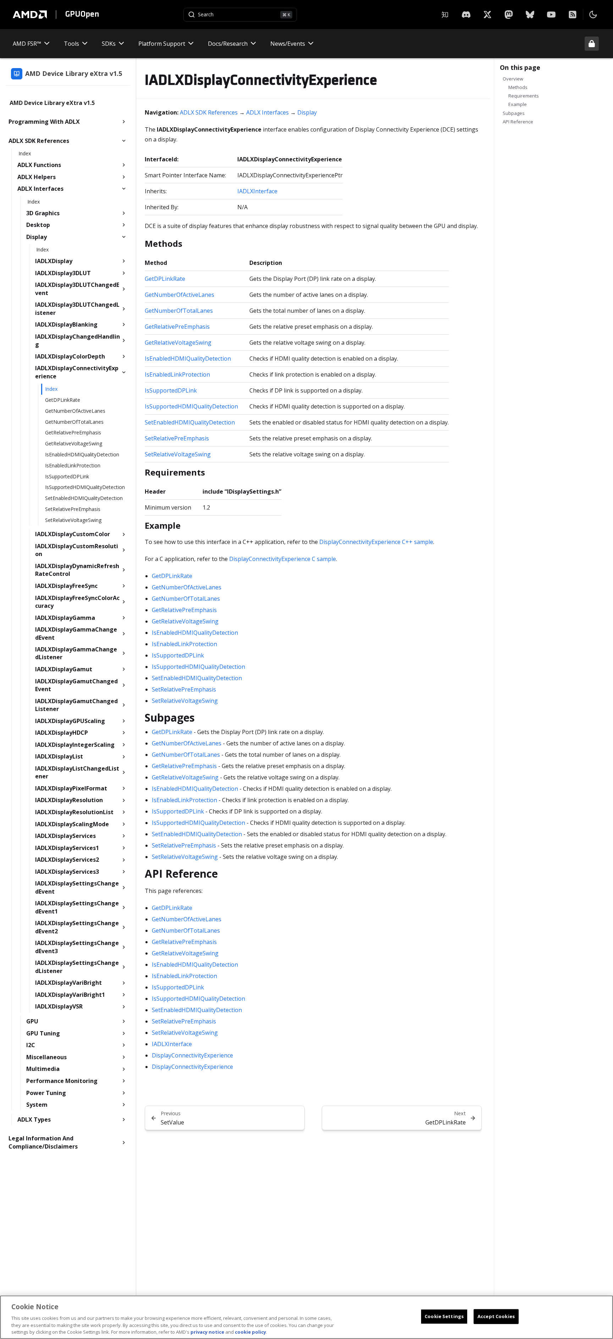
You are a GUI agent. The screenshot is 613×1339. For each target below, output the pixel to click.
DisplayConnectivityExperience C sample (282, 559)
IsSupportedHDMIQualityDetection (191, 406)
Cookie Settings (444, 1316)
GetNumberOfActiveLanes (179, 295)
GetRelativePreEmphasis (177, 326)
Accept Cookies (496, 1316)
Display (307, 112)
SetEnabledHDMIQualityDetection (190, 422)
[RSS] (572, 14)
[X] (466, 14)
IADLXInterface (257, 191)
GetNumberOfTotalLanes (179, 311)
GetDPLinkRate (165, 279)
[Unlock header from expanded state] (592, 44)
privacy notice (207, 1331)
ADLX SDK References (209, 112)
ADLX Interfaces (267, 112)
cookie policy (250, 1331)
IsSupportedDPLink (171, 390)
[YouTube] (551, 14)
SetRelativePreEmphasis (177, 438)
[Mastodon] (509, 14)
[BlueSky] (530, 14)
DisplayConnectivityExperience (192, 1055)
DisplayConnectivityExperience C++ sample (376, 542)
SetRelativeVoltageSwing (178, 454)
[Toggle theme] (593, 14)
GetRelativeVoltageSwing (178, 342)
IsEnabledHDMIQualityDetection (188, 358)
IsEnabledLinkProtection (177, 374)
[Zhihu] (445, 14)
